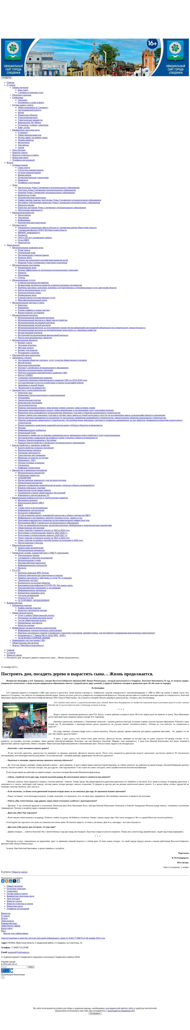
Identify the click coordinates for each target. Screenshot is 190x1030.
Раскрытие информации (29, 513)
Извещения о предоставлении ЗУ (33, 495)
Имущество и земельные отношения (29, 470)
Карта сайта (6, 928)
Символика (17, 97)
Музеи (21, 112)
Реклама (22, 428)
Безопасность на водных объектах (34, 583)
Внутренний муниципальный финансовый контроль (43, 335)
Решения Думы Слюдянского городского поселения (42, 262)
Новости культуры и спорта (25, 155)
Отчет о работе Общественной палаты (36, 615)
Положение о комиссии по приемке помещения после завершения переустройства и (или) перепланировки (69, 435)
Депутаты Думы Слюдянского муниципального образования (47, 190)
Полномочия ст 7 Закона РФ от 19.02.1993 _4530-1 (42, 635)
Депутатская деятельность (30, 210)
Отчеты (21, 277)
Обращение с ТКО (26, 460)
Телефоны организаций (23, 160)
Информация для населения (31, 510)
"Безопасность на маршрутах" (32, 388)
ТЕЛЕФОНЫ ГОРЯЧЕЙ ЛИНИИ (34, 638)
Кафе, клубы (24, 127)
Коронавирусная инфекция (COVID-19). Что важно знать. (45, 585)
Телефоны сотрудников (29, 182)
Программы (23, 275)
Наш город (23, 90)
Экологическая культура (29, 400)
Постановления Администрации (33, 255)
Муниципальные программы (26, 265)
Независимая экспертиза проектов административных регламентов (50, 285)
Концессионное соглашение (31, 312)
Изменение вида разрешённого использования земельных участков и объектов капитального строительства (69, 413)
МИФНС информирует (29, 232)
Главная (10, 82)
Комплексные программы (30, 403)
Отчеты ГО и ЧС (26, 598)
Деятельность (13, 245)
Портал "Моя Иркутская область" (28, 645)
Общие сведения (20, 87)
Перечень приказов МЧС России (33, 573)
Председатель (24, 215)
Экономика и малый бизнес (31, 385)
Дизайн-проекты (26, 140)
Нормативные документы (30, 623)
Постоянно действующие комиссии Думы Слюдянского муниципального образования (59, 202)
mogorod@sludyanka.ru (18, 952)
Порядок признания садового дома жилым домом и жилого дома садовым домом (56, 408)
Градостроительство (27, 405)
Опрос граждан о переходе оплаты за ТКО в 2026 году (44, 538)
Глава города (24, 167)
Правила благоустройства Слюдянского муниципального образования (51, 443)
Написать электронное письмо (32, 610)
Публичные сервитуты (29, 475)
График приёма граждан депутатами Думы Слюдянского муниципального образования (59, 200)
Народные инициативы (29, 365)
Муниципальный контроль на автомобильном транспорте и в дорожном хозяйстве (57, 330)
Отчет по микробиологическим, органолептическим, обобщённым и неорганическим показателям (65, 525)
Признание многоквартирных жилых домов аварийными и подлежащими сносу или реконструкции (66, 410)
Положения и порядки (28, 352)
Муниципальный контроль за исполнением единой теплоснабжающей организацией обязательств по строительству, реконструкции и (81, 327)
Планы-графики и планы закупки (34, 310)
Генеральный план (26, 252)
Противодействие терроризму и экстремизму (39, 588)
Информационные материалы (32, 590)
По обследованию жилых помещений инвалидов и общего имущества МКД (54, 515)
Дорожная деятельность (29, 453)
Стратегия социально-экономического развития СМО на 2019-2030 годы (52, 380)
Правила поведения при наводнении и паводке (40, 575)
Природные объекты (27, 115)
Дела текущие (18, 150)
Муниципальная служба (29, 560)
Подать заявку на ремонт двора (32, 137)
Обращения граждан (22, 605)
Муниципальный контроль (25, 315)
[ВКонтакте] (2, 881)
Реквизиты (23, 180)
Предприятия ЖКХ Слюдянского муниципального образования (48, 523)
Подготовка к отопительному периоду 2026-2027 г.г (42, 535)
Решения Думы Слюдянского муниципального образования (46, 192)
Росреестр (22, 235)
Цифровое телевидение (29, 468)
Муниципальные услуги (23, 280)
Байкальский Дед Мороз (29, 122)
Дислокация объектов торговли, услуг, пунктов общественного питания (52, 360)
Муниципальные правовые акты (27, 247)
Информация (24, 220)
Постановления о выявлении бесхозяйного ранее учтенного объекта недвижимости (58, 438)
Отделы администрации (29, 172)
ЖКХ (20, 505)
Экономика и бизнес (22, 357)
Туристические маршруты (30, 120)
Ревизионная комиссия (23, 212)
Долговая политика (27, 345)
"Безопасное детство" (28, 580)
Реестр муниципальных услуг (32, 290)
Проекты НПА (25, 257)
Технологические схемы (29, 292)
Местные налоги (26, 347)
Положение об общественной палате (35, 618)
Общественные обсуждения (31, 528)
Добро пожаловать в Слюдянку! (33, 107)
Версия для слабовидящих (15, 933)
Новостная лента (20, 157)
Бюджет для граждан (27, 350)
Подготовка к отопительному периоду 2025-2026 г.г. (43, 533)
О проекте (23, 132)
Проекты (22, 272)
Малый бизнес (25, 362)
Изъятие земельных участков (31, 488)
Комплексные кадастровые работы (34, 490)
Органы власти (19, 225)
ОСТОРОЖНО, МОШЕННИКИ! (34, 600)
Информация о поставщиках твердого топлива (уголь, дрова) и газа (50, 518)
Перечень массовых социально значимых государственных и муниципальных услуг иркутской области (67, 287)
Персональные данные (28, 555)
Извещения (23, 307)
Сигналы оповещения (28, 595)
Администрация (20, 165)
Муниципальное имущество (31, 473)
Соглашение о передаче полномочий (35, 558)
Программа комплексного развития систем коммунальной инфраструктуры (54, 520)
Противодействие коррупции (32, 197)
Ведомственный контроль (30, 332)
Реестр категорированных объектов (35, 337)
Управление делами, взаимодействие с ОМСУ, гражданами (40, 553)
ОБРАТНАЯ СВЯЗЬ (10, 926)
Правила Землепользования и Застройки (37, 440)
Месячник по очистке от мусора (33, 458)
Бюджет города (25, 342)
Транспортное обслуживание (31, 455)
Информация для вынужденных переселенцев (34, 628)
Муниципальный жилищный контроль (36, 322)
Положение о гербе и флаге (31, 102)
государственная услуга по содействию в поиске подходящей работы (51, 383)
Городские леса (25, 393)
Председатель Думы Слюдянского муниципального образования (48, 187)
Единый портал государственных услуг (36, 297)
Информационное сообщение (32, 430)
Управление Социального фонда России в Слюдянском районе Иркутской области (57, 227)
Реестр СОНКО (25, 375)
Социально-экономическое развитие (35, 378)
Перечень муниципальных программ (35, 370)
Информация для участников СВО (28, 640)
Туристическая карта (28, 117)
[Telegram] (18, 881)
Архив (21, 147)
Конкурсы (22, 305)
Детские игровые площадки (31, 463)
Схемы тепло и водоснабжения (32, 508)
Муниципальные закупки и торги (28, 302)
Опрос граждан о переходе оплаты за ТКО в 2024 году (44, 530)
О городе (11, 85)
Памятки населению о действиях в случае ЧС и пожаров (45, 578)
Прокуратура (24, 242)
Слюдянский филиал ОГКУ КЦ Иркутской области (42, 230)
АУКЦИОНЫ (24, 478)
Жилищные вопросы (28, 500)
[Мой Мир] (10, 881)
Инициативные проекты (29, 450)
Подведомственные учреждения (33, 177)
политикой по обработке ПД (121, 1011)
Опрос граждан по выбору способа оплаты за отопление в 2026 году (50, 540)
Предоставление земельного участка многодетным (42, 480)
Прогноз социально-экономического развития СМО (42, 373)
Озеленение (23, 465)
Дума (14, 185)
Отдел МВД (23, 240)
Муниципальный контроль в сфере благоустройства (42, 320)
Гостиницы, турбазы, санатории (33, 125)
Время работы (24, 175)
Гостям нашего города (22, 105)
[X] (14, 881)
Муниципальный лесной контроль (34, 325)
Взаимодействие (14, 603)
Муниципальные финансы (25, 340)
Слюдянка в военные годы (30, 92)
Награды (22, 568)
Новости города (19, 152)
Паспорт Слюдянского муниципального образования (43, 367)
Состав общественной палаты (32, 620)
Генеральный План (27, 433)
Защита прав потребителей (30, 548)
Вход (3, 931)
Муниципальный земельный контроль (36, 317)
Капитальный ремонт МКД (31, 503)
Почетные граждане (21, 95)
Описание (22, 100)
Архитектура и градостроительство (29, 390)
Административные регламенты (33, 282)
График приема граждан (29, 608)
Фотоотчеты (23, 142)
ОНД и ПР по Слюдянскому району (35, 237)
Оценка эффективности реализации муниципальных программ (48, 270)
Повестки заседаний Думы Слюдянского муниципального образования (52, 207)
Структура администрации (30, 170)
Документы (23, 145)
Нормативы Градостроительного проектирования (41, 395)
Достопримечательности (29, 110)
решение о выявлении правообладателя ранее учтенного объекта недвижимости (56, 485)
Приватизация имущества (30, 483)
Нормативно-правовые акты (31, 593)
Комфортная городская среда (26, 130)
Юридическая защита (22, 545)
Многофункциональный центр (32, 300)
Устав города (24, 250)
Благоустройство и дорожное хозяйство (31, 445)
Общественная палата (22, 613)
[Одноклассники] (6, 881)
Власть (10, 162)
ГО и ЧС (16, 570)
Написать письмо (26, 205)
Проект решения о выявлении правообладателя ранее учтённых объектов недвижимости (60, 425)
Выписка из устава (27, 195)
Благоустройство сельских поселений (36, 448)
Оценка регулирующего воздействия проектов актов (43, 260)
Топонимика (24, 398)
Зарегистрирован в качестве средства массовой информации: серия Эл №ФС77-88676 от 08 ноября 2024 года (53, 938)
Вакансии (5, 913)
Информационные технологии (32, 565)
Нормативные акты (27, 267)
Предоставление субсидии (30, 543)
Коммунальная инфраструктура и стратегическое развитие (40, 498)
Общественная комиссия (29, 135)
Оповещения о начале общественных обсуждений (41, 493)
